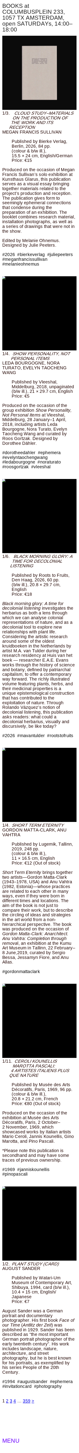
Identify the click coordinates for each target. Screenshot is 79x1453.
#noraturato (49, 461)
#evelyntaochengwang (25, 457)
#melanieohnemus (20, 264)
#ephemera (49, 452)
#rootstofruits (60, 735)
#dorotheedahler (18, 452)
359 (26, 1400)
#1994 (8, 1381)
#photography (48, 1386)
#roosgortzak (15, 466)
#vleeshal (40, 466)
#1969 (8, 1169)
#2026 (8, 254)
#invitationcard (17, 1386)
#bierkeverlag (31, 254)
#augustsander (32, 1381)
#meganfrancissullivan (24, 259)
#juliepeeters (60, 254)
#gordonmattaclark (21, 971)
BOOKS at (15, 6)
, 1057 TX (33, 15)
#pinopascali (15, 1174)
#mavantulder (31, 735)
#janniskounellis (33, 1169)
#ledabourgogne (18, 461)
